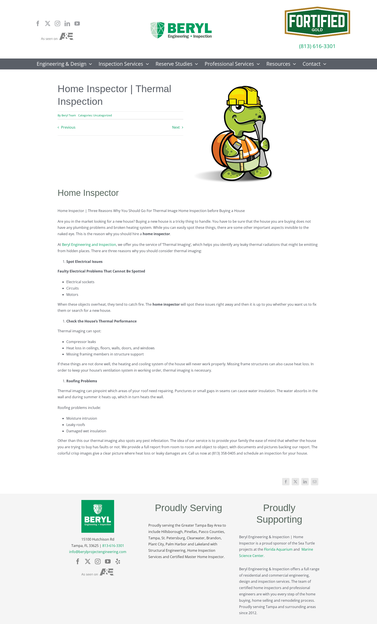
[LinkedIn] (305, 481)
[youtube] (77, 23)
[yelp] (118, 561)
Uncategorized (102, 115)
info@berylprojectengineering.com (97, 551)
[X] (295, 481)
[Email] (314, 481)
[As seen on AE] (57, 34)
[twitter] (47, 23)
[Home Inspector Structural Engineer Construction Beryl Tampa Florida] (181, 22)
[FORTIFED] (317, 8)
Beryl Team (69, 115)
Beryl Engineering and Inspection (89, 244)
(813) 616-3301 (317, 46)
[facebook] (38, 23)
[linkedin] (67, 23)
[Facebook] (286, 481)
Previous (68, 127)
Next (176, 127)
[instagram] (57, 23)
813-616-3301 (113, 545)
